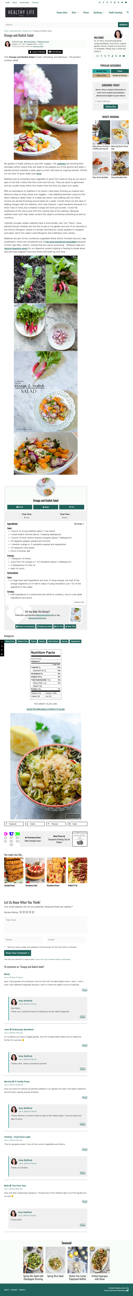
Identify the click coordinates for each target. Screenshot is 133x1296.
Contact (35, 2)
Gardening (97, 12)
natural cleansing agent (16, 248)
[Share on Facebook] (2, 642)
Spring (64, 641)
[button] (77, 12)
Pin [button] (72, 507)
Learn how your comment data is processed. (53, 959)
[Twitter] (122, 2)
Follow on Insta (45, 626)
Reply (85, 990)
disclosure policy (38, 46)
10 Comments (31, 42)
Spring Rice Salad (55, 1276)
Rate (46, 507)
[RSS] (118, 2)
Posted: (14, 44)
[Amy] (8, 44)
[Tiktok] (115, 2)
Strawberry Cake (31, 885)
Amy (21, 42)
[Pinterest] (111, 2)
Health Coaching (115, 12)
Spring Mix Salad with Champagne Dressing (33, 1277)
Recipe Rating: (11, 912)
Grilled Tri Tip (72, 885)
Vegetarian (75, 641)
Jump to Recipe (38, 52)
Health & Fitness (120, 75)
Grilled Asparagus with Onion (100, 1277)
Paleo (33, 641)
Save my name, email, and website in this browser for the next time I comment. (42, 947)
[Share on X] (2, 646)
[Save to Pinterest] (2, 650)
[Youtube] (126, 2)
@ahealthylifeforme (45, 615)
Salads (42, 641)
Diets (74, 12)
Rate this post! (44, 42)
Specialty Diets (15, 31)
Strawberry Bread (53, 885)
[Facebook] (103, 2)
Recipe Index (24, 2)
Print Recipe (56, 52)
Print (20, 507)
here (39, 173)
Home (8, 2)
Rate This (71, 626)
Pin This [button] (59, 626)
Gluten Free (27, 31)
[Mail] (100, 2)
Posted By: (15, 42)
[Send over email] (2, 654)
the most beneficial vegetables (61, 242)
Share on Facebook (26, 626)
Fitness (86, 12)
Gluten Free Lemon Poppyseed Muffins (77, 1277)
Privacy (22, 1290)
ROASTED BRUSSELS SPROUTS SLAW (46, 709)
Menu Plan (101, 75)
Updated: (30, 44)
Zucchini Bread (9, 885)
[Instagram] (107, 2)
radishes (61, 163)
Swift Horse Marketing (117, 1290)
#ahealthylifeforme (37, 618)
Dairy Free (9, 641)
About (14, 2)
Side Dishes (53, 641)
